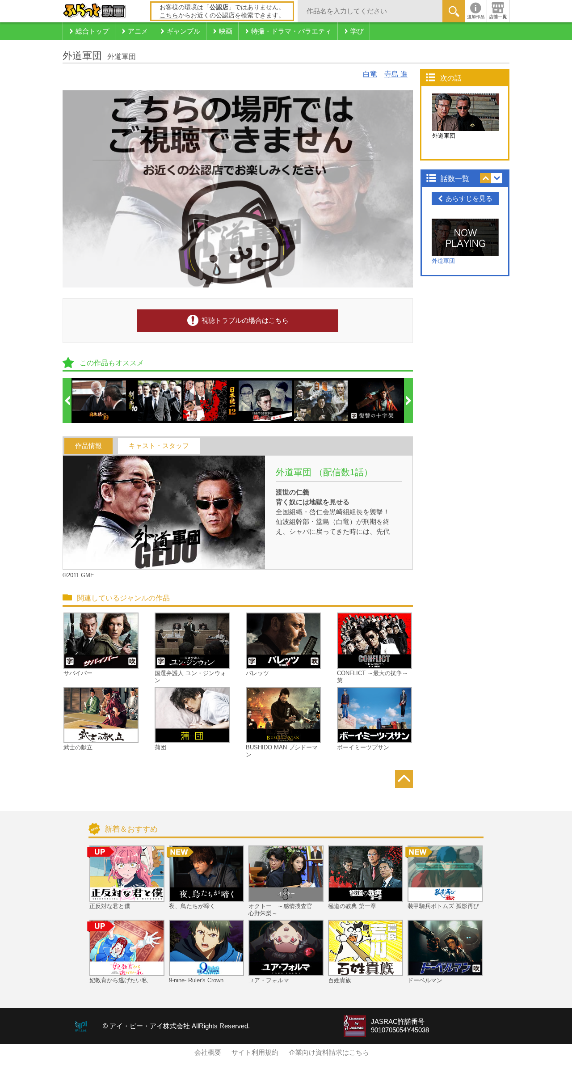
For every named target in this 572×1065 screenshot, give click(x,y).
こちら (169, 15)
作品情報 (88, 445)
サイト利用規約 (254, 1052)
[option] (99, 400)
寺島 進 (396, 74)
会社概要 (207, 1052)
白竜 (370, 74)
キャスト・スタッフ (159, 445)
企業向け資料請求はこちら (329, 1052)
